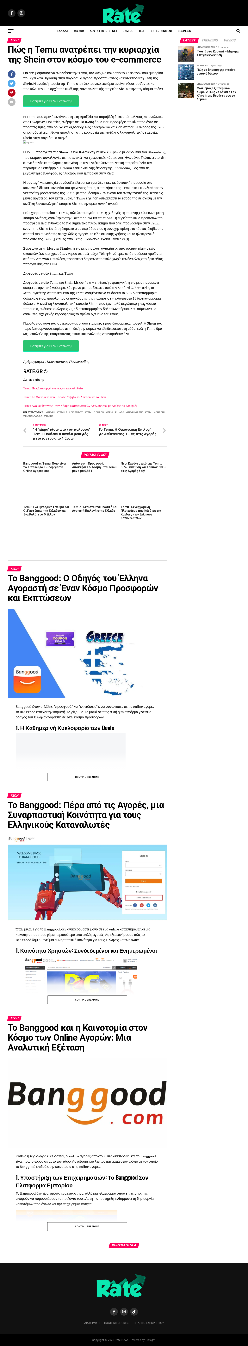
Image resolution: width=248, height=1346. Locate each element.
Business (184, 31)
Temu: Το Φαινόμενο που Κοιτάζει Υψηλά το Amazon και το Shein (65, 397)
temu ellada (116, 412)
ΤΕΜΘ (49, 416)
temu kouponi (155, 412)
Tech (142, 31)
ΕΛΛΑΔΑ (62, 31)
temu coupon (95, 412)
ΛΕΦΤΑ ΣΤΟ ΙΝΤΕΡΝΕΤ (103, 31)
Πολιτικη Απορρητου (149, 1323)
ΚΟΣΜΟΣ (78, 31)
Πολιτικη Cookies (116, 1323)
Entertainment (161, 31)
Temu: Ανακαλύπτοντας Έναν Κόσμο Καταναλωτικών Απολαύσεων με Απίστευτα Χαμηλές (80, 405)
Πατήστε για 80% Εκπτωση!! (51, 101)
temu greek (135, 412)
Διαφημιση (92, 1323)
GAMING (128, 31)
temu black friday (70, 412)
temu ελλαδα (33, 416)
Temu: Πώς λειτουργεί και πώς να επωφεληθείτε (53, 388)
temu (51, 412)
